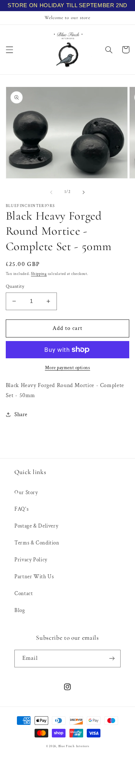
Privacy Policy (31, 559)
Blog (19, 610)
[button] (9, 49)
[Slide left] (51, 192)
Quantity (15, 286)
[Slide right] (84, 192)
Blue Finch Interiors (73, 746)
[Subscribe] (112, 658)
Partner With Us (34, 576)
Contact (23, 593)
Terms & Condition (36, 542)
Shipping (39, 273)
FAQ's (21, 509)
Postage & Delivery (36, 526)
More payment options (67, 368)
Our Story (26, 492)
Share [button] (20, 414)
